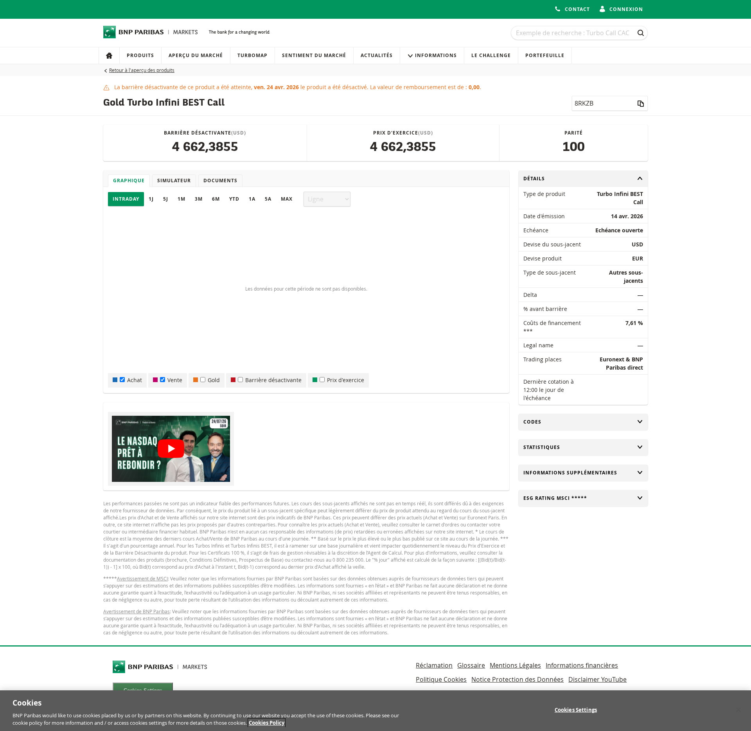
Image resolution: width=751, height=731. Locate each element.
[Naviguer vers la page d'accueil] (150, 32)
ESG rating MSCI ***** (555, 498)
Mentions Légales (515, 665)
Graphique (129, 180)
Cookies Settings (576, 709)
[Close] (738, 709)
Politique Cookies (441, 679)
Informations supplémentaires (570, 472)
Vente (174, 380)
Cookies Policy (266, 722)
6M (216, 199)
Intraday (126, 199)
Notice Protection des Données (517, 679)
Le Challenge (491, 55)
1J (151, 199)
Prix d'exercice (345, 380)
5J (165, 199)
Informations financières (582, 665)
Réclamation (434, 665)
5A (268, 199)
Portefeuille (544, 55)
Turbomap (252, 55)
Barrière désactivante (273, 380)
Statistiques (541, 447)
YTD (234, 199)
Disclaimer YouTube (597, 679)
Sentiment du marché (314, 55)
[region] (375, 710)
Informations (436, 55)
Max (287, 199)
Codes (536, 421)
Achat (134, 380)
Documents (220, 180)
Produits (140, 55)
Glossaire (471, 665)
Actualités (377, 55)
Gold (214, 380)
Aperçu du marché (196, 55)
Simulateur (174, 180)
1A (252, 199)
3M (199, 199)
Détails (536, 178)
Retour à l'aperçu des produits (141, 70)
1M (181, 199)
